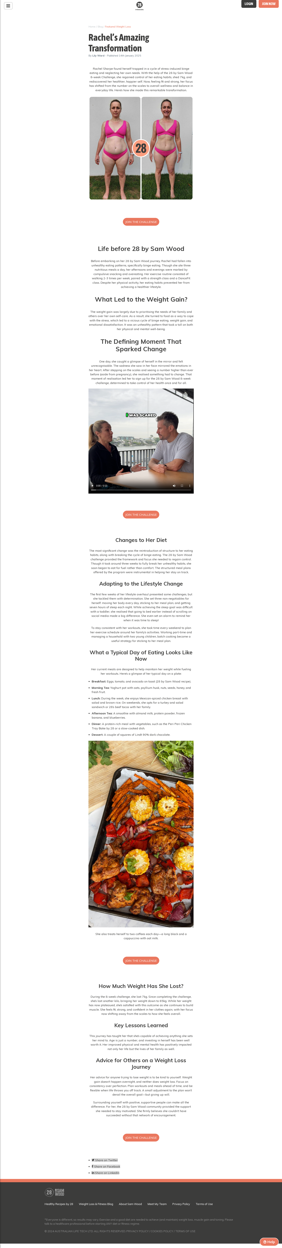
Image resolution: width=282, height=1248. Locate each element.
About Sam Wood (130, 1204)
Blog (100, 26)
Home (91, 26)
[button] (141, 222)
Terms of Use (204, 1204)
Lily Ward (98, 55)
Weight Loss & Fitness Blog (96, 1204)
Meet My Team (157, 1204)
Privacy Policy (181, 1204)
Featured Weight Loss (118, 26)
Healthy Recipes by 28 (59, 1204)
